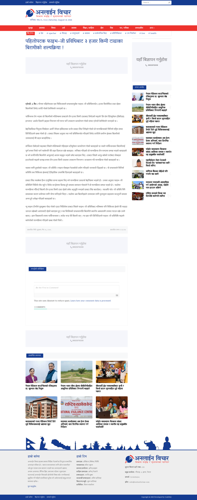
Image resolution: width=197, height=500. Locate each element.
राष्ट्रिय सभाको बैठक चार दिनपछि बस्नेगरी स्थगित (156, 194)
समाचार (42, 28)
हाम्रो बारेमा (29, 2)
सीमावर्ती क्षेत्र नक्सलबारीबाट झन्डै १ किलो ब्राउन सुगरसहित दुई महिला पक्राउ (110, 389)
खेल (102, 28)
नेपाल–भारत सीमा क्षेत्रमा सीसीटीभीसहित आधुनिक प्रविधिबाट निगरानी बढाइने (76, 387)
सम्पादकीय (139, 28)
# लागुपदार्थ (74, 33)
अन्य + (152, 28)
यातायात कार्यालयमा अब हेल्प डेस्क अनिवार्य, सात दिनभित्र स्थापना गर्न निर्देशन (75, 424)
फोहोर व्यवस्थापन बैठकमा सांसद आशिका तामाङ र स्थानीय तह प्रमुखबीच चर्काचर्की (111, 424)
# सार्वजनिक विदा (100, 33)
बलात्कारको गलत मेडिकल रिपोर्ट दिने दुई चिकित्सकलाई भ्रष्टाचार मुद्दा (41, 423)
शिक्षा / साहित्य (88, 28)
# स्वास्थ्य (86, 33)
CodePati (168, 497)
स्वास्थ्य (73, 28)
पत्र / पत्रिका (124, 28)
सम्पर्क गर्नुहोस (54, 2)
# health (152, 33)
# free (142, 33)
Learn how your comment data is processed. (90, 300)
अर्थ (63, 28)
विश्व (111, 28)
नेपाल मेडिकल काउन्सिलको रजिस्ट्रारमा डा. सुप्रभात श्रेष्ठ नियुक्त (41, 387)
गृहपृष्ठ (30, 28)
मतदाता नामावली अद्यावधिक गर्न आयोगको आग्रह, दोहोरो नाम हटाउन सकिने (157, 185)
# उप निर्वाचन (130, 33)
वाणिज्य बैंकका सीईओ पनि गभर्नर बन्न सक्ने (157, 172)
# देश (41, 33)
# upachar (51, 33)
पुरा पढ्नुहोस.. (32, 486)
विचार (53, 28)
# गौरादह (63, 33)
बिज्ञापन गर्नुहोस (41, 2)
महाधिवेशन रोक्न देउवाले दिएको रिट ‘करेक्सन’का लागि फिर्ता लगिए (158, 163)
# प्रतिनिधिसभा (116, 33)
